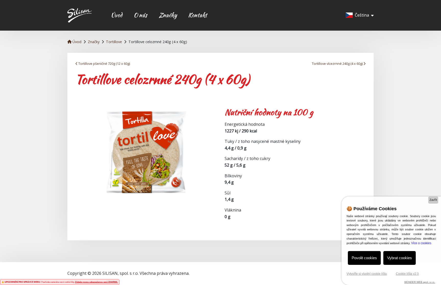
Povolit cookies (364, 258)
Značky (168, 15)
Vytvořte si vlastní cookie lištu (367, 274)
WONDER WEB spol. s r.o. (419, 282)
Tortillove (114, 41)
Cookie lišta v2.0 (407, 274)
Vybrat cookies (399, 258)
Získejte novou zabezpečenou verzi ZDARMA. (96, 282)
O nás (140, 15)
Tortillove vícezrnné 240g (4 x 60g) (337, 63)
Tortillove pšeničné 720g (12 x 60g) (104, 63)
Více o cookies (421, 243)
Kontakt (197, 15)
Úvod (116, 15)
